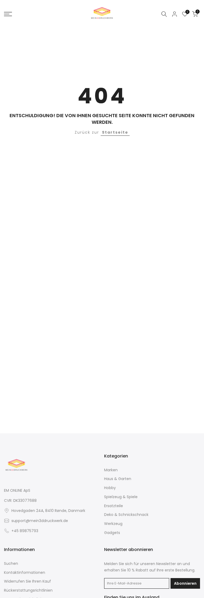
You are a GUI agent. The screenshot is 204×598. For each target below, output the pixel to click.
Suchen (11, 563)
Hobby (110, 487)
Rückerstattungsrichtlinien (28, 590)
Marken (111, 470)
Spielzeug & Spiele (121, 496)
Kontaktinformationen (24, 572)
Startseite (115, 132)
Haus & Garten (117, 478)
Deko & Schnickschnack (126, 514)
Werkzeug (113, 523)
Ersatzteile (113, 505)
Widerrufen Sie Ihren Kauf (27, 581)
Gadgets (112, 532)
